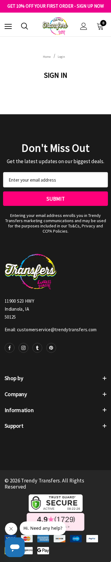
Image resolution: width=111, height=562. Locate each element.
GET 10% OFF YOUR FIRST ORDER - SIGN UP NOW (55, 6)
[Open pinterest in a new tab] (51, 348)
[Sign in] (83, 26)
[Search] (24, 26)
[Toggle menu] (8, 26)
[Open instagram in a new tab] (23, 348)
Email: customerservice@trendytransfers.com (51, 329)
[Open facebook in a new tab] (9, 348)
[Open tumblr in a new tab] (37, 348)
